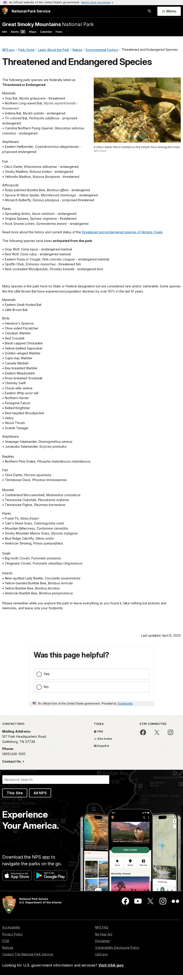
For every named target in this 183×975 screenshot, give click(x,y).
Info (4, 31)
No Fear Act (103, 934)
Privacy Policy (12, 934)
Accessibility (11, 927)
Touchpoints (125, 703)
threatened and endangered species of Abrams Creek (122, 232)
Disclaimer (102, 941)
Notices (7, 947)
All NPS (40, 793)
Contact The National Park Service (27, 954)
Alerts (17, 31)
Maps (32, 31)
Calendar (46, 31)
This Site (15, 793)
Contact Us (12, 761)
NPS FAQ (101, 927)
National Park (48, 24)
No (46, 687)
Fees (59, 31)
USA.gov (101, 954)
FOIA (5, 941)
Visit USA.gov (111, 965)
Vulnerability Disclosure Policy (117, 947)
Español (103, 746)
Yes (47, 674)
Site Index (104, 738)
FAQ (100, 731)
